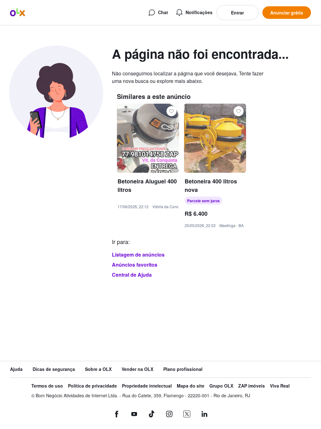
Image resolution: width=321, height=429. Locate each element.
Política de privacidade (92, 386)
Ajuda (16, 369)
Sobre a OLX (98, 369)
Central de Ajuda (132, 274)
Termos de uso (47, 386)
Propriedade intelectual (147, 386)
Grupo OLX (221, 386)
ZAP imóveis (251, 386)
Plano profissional (183, 369)
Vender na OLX (137, 369)
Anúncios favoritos (134, 264)
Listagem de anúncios (138, 254)
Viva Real (280, 386)
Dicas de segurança (54, 369)
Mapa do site (190, 386)
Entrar (237, 12)
